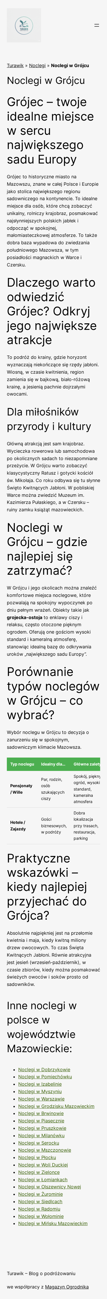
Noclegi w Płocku (37, 1157)
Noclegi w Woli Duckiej (43, 1165)
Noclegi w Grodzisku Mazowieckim (56, 1106)
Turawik (15, 65)
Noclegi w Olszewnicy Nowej (49, 1187)
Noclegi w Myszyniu (40, 1091)
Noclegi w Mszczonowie (44, 1150)
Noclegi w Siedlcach (40, 1201)
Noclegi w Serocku (38, 1143)
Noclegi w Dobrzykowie (44, 1069)
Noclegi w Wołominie (41, 1216)
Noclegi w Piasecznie (41, 1121)
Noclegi (37, 65)
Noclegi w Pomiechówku (45, 1076)
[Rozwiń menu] (96, 25)
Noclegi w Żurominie (40, 1194)
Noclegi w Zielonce (39, 1172)
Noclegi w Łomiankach (43, 1179)
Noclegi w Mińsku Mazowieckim (53, 1223)
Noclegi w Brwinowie (41, 1113)
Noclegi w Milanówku (41, 1135)
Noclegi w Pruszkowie (42, 1128)
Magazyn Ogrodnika (67, 1287)
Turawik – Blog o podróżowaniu (41, 1273)
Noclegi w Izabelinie (40, 1084)
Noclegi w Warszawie (41, 1099)
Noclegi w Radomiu (39, 1209)
